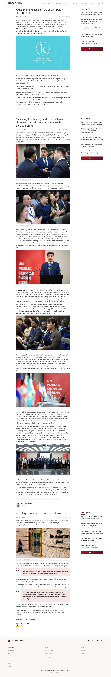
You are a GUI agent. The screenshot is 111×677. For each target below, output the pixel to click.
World (9, 663)
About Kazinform (48, 650)
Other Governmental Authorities (31, 499)
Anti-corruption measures (51, 657)
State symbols (48, 653)
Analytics (84, 3)
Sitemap (83, 650)
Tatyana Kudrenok (26, 503)
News (17, 109)
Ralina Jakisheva (26, 624)
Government (49, 499)
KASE (22, 109)
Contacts (83, 653)
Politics (10, 653)
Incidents (10, 666)
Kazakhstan (19, 499)
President (58, 3)
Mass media (19, 619)
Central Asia (57, 499)
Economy (76, 3)
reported (41, 610)
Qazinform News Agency (32, 525)
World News (32, 619)
